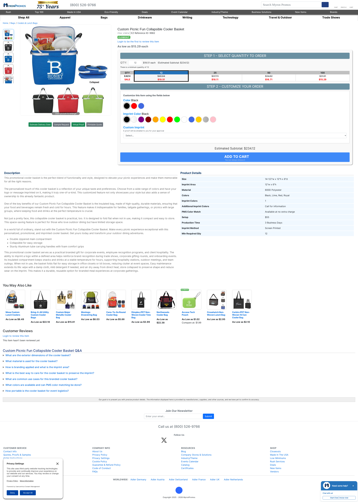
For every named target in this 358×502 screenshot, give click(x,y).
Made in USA (74, 12)
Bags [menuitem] (104, 17)
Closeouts (275, 451)
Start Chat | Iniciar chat (339, 498)
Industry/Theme (220, 12)
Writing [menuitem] (187, 17)
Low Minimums (278, 458)
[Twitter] (164, 441)
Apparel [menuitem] (65, 17)
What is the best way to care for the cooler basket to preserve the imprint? (49, 373)
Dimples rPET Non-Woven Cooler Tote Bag (141, 315)
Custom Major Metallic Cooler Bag (64, 315)
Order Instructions (12, 458)
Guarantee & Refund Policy (106, 464)
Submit (208, 416)
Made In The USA (279, 454)
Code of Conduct (101, 468)
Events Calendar (189, 461)
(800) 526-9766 (187, 427)
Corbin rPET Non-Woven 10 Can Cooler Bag (241, 315)
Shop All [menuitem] (23, 17)
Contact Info (10, 451)
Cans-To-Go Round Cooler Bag (116, 313)
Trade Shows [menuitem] (331, 17)
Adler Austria (157, 479)
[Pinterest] (177, 441)
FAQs (95, 471)
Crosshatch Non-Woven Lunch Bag (216, 313)
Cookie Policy (99, 461)
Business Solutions (261, 12)
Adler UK (214, 479)
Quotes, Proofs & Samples (17, 454)
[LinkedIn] (189, 441)
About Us (97, 451)
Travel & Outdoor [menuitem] (280, 17)
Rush (8, 12)
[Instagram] (183, 441)
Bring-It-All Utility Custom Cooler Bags (40, 315)
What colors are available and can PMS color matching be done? (43, 384)
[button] (127, 106)
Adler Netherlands (233, 479)
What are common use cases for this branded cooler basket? (41, 379)
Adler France (199, 479)
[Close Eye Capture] (353, 486)
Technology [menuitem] (230, 17)
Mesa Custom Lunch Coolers (13, 313)
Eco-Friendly (111, 12)
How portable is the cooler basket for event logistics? (37, 390)
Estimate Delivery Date (40, 124)
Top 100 (39, 12)
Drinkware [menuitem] (145, 17)
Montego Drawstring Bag (89, 313)
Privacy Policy (99, 454)
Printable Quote (95, 124)
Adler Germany (138, 479)
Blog (183, 451)
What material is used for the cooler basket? (31, 361)
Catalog (185, 464)
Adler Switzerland (178, 479)
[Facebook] (171, 441)
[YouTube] (195, 441)
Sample (61, 124)
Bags (12, 23)
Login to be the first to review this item (138, 41)
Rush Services (277, 461)
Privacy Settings (100, 458)
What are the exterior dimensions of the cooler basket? (38, 355)
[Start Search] (325, 4)
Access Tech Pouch (188, 313)
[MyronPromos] (14, 4)
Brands (333, 12)
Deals (145, 12)
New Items (300, 12)
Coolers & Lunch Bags (27, 23)
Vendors (274, 471)
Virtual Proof (78, 124)
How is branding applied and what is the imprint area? (37, 367)
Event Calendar (179, 12)
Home (5, 23)
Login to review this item (16, 335)
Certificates (187, 468)
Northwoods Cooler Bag (163, 313)
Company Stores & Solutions (196, 454)
